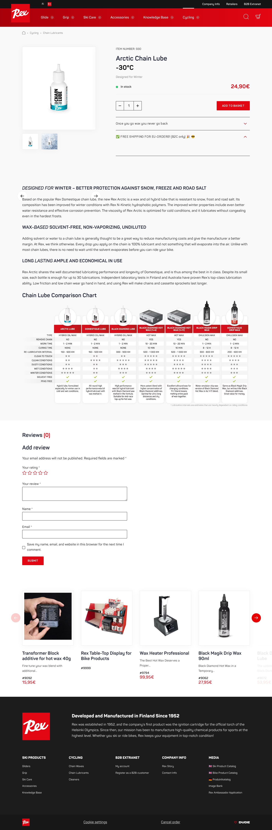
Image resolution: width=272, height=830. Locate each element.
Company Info (211, 4)
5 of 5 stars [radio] (45, 473)
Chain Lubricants (53, 33)
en (49, 4)
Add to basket (233, 106)
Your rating (31, 468)
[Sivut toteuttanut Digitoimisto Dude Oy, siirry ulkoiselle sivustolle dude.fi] (242, 823)
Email (27, 527)
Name (27, 509)
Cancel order (170, 822)
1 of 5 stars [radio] (24, 473)
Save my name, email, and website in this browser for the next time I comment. (75, 547)
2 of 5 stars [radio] (30, 473)
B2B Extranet (252, 4)
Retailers (232, 4)
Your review (31, 484)
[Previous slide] (15, 618)
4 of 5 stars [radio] (40, 473)
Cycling (34, 33)
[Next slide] (256, 618)
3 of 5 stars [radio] (35, 473)
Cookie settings (95, 822)
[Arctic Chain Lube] (59, 88)
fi (43, 4)
